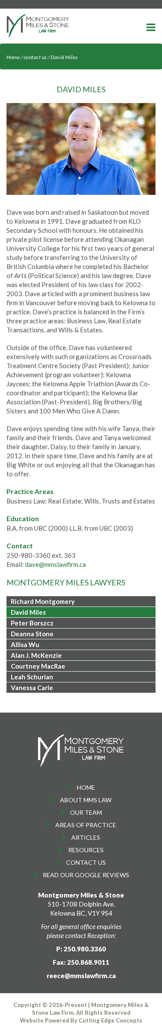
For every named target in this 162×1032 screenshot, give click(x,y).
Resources (86, 850)
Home (13, 57)
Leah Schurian (32, 677)
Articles (85, 837)
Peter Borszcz (32, 623)
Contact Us (86, 862)
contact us (35, 57)
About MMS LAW (85, 800)
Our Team (86, 812)
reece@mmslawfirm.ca (81, 975)
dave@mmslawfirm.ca (55, 564)
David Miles (28, 612)
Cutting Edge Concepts (110, 1020)
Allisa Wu (25, 644)
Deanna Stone (32, 634)
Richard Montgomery (43, 601)
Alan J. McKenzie (36, 655)
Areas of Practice (85, 825)
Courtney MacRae (38, 666)
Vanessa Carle (32, 687)
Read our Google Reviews (86, 875)
